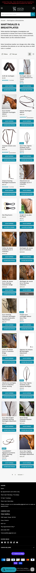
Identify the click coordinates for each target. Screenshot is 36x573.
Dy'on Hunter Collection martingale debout (8, 112)
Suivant (20, 474)
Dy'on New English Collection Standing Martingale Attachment (27, 452)
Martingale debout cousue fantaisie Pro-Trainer (26, 77)
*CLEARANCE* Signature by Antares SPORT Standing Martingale (8, 453)
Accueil (3, 20)
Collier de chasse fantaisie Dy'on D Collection (7, 249)
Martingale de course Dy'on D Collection (26, 249)
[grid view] (29, 54)
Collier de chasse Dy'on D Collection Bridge (8, 351)
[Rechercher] (33, 14)
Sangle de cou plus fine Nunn (25, 215)
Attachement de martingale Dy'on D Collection (26, 182)
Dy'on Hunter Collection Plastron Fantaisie (25, 419)
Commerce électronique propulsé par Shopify (18, 570)
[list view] (33, 54)
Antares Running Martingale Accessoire (9, 181)
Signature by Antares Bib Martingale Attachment (26, 351)
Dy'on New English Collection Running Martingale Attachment (9, 419)
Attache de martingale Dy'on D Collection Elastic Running (9, 384)
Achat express (9, 86)
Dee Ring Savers (7, 215)
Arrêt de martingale (8, 76)
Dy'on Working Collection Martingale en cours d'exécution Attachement (8, 317)
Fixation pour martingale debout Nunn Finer (25, 316)
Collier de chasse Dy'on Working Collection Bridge (7, 283)
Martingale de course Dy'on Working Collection (26, 283)
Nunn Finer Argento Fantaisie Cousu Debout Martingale (26, 147)
